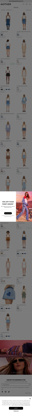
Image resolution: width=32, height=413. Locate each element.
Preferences (16, 411)
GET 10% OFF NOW (8, 213)
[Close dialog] (30, 192)
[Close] (30, 398)
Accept (16, 408)
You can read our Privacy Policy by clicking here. (20, 404)
